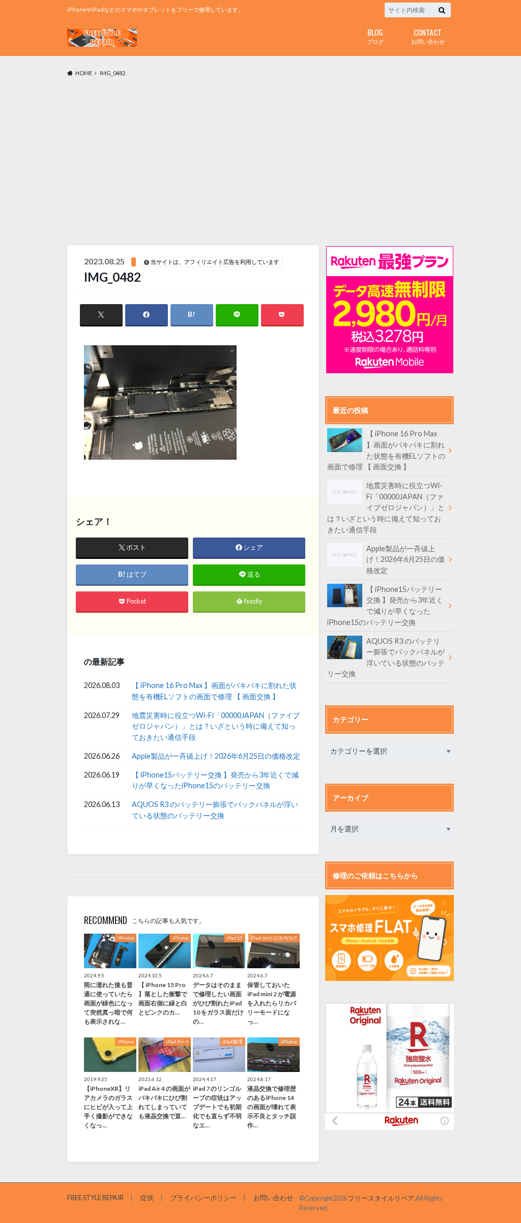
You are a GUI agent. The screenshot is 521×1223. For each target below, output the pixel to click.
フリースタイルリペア (381, 1198)
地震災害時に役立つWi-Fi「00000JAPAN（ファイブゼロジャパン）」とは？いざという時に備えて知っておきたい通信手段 (216, 726)
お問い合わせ (428, 35)
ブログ (375, 35)
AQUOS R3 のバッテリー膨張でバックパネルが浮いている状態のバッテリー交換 (215, 810)
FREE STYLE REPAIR (95, 1198)
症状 (147, 1198)
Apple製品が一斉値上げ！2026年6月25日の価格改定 (216, 756)
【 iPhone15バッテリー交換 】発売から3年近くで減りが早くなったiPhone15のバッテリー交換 (215, 780)
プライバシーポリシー (203, 1198)
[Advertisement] (260, 162)
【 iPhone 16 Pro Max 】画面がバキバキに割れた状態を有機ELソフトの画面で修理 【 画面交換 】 (214, 691)
